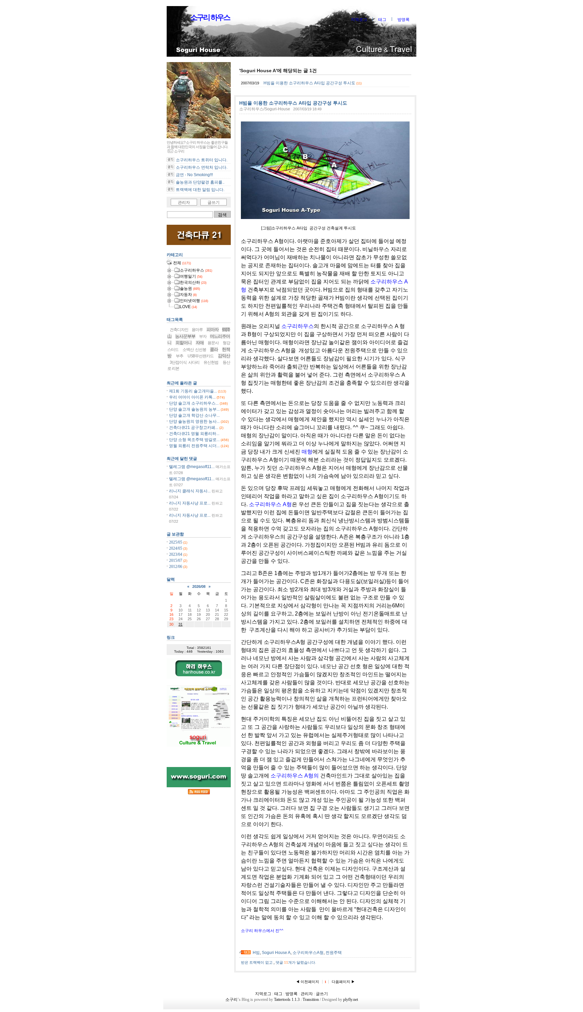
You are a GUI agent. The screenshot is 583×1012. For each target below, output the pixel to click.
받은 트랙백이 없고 (257, 962)
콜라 (214, 349)
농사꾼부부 (185, 336)
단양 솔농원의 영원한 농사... (194, 421)
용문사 (213, 342)
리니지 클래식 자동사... (190, 491)
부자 (202, 336)
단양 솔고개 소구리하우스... (194, 403)
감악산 (224, 355)
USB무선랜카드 (201, 356)
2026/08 (198, 586)
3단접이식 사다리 (184, 362)
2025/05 (176, 542)
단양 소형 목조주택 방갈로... (194, 439)
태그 (382, 19)
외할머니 (183, 342)
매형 (307, 452)
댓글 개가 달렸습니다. (296, 962)
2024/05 (176, 548)
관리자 (184, 202)
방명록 (403, 19)
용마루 (197, 329)
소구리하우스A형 (308, 952)
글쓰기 (213, 202)
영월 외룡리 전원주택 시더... (194, 445)
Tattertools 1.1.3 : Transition (296, 999)
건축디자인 (179, 329)
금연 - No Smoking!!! (194, 174)
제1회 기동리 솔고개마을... (193, 391)
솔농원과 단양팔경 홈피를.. (200, 182)
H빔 (256, 952)
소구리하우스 (297, 326)
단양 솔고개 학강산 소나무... (194, 415)
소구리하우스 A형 (270, 504)
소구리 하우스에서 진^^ (262, 930)
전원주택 (334, 952)
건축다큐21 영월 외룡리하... (194, 433)
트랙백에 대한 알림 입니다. (200, 189)
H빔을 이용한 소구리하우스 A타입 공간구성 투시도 (309, 83)
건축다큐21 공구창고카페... (193, 427)
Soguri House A (276, 952)
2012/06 (176, 566)
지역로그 (359, 19)
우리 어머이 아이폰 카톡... (192, 397)
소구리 (231, 999)
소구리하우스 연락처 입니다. (201, 167)
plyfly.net (350, 999)
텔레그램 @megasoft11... (192, 466)
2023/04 (176, 554)
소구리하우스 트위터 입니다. (201, 160)
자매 (200, 342)
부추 (179, 356)
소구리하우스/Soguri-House (264, 109)
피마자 (212, 329)
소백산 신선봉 (194, 349)
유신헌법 (210, 362)
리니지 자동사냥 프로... (190, 503)
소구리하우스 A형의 (295, 775)
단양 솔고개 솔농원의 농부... (194, 409)
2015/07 (176, 560)
